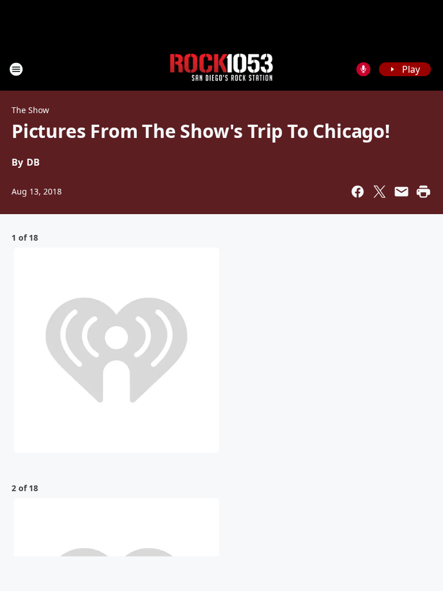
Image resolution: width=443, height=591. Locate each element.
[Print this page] (423, 192)
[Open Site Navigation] (16, 69)
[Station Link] (221, 69)
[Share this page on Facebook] (358, 192)
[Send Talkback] (363, 69)
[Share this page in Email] (401, 192)
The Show (30, 109)
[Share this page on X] (379, 192)
